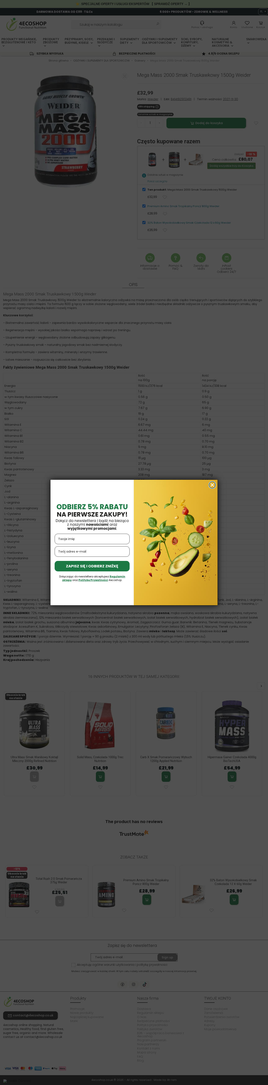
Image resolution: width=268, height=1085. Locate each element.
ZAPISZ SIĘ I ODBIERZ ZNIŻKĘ (92, 566)
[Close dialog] (212, 485)
